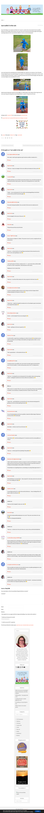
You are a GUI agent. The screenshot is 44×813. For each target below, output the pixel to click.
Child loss (18, 721)
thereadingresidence (11, 313)
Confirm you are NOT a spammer (8, 622)
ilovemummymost (11, 411)
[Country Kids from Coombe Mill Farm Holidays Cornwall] (22, 118)
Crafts (17, 727)
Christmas (18, 723)
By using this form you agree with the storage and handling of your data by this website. (19, 614)
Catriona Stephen (11, 435)
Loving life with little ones (12, 564)
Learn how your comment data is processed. (24, 625)
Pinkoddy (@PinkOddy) (12, 202)
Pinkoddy (9, 224)
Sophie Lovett (10, 488)
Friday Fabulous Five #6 (8, 145)
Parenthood (18, 733)
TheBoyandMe (10, 261)
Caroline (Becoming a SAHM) (13, 537)
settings (31, 811)
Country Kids (19, 725)
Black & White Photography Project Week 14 (33, 145)
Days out (18, 729)
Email (2, 609)
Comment (3, 593)
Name (2, 606)
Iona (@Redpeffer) (11, 360)
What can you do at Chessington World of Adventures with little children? (21, 692)
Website (3, 611)
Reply (10, 160)
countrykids (20, 134)
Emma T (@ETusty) (11, 235)
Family (17, 731)
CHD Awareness (19, 719)
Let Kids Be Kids (24, 115)
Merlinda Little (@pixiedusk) (13, 459)
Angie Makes (25, 808)
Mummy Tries (10, 335)
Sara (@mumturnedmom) (12, 287)
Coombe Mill (9, 115)
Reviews (18, 735)
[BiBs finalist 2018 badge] (22, 747)
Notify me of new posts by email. (8, 617)
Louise (3, 134)
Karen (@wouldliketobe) (12, 154)
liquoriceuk (9, 165)
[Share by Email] (11, 137)
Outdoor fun (12, 134)
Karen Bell (9, 512)
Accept (37, 811)
